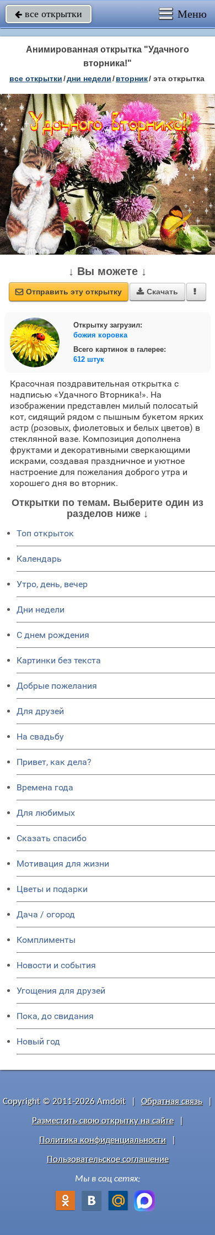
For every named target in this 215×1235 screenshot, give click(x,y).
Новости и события (56, 965)
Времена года (45, 787)
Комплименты (46, 940)
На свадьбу (40, 736)
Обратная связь (171, 1101)
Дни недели (40, 609)
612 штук (88, 359)
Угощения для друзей (61, 990)
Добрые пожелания (57, 685)
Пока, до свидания (55, 1016)
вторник (132, 78)
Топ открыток (45, 533)
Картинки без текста (59, 660)
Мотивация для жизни (63, 863)
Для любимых (46, 813)
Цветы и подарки (52, 889)
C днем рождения (53, 635)
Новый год (38, 1041)
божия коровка (100, 335)
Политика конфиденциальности (102, 1140)
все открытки (48, 13)
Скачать (157, 291)
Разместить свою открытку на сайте (103, 1121)
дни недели (89, 78)
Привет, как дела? (54, 762)
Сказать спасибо (52, 838)
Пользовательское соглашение (108, 1159)
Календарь (39, 558)
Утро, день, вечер (52, 584)
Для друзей (40, 711)
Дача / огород (46, 914)
